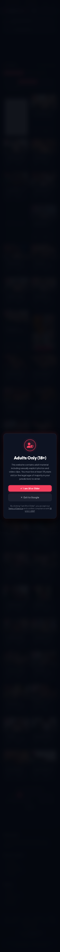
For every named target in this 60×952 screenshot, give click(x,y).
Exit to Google (31, 497)
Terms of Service (15, 508)
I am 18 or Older (31, 488)
